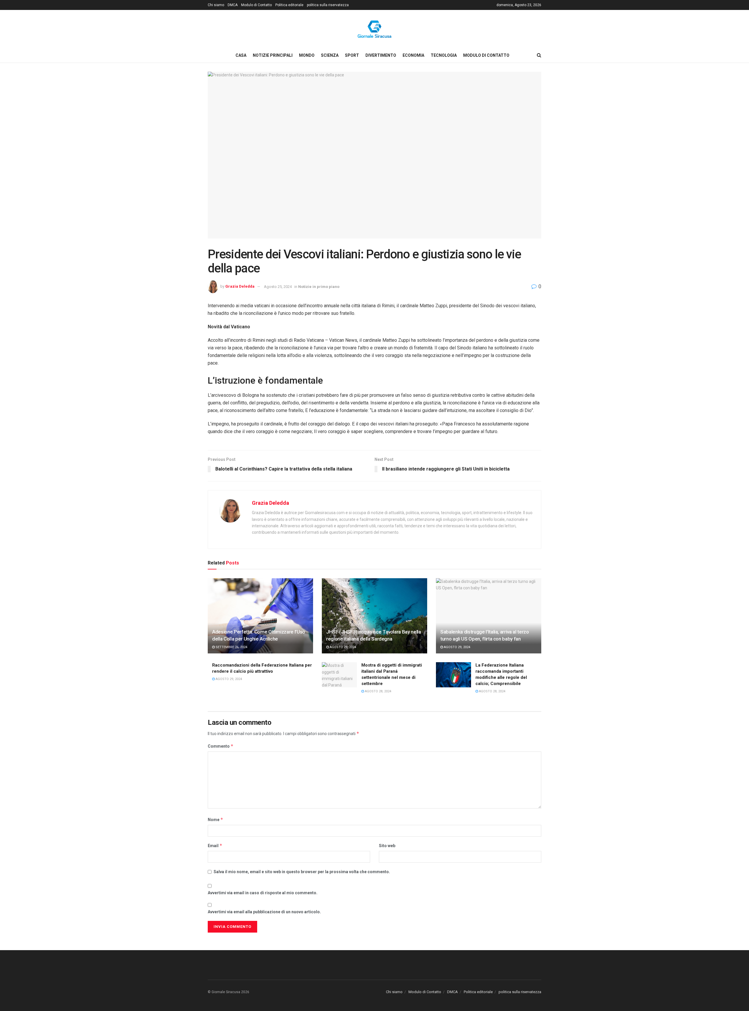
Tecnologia (444, 55)
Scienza (330, 55)
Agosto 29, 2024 (342, 647)
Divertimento (380, 55)
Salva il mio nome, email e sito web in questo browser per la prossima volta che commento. (302, 871)
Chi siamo (216, 5)
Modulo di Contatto (256, 5)
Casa (241, 55)
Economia (413, 55)
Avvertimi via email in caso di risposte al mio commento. (262, 892)
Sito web (387, 845)
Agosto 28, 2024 (377, 691)
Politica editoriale (289, 5)
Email (215, 845)
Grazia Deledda (240, 286)
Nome (215, 819)
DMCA (233, 5)
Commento (220, 746)
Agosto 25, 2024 (278, 286)
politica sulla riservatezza (328, 5)
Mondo (307, 55)
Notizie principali (273, 55)
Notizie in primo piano (318, 286)
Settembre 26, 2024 (231, 647)
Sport (352, 55)
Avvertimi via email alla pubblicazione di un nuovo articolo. (264, 911)
